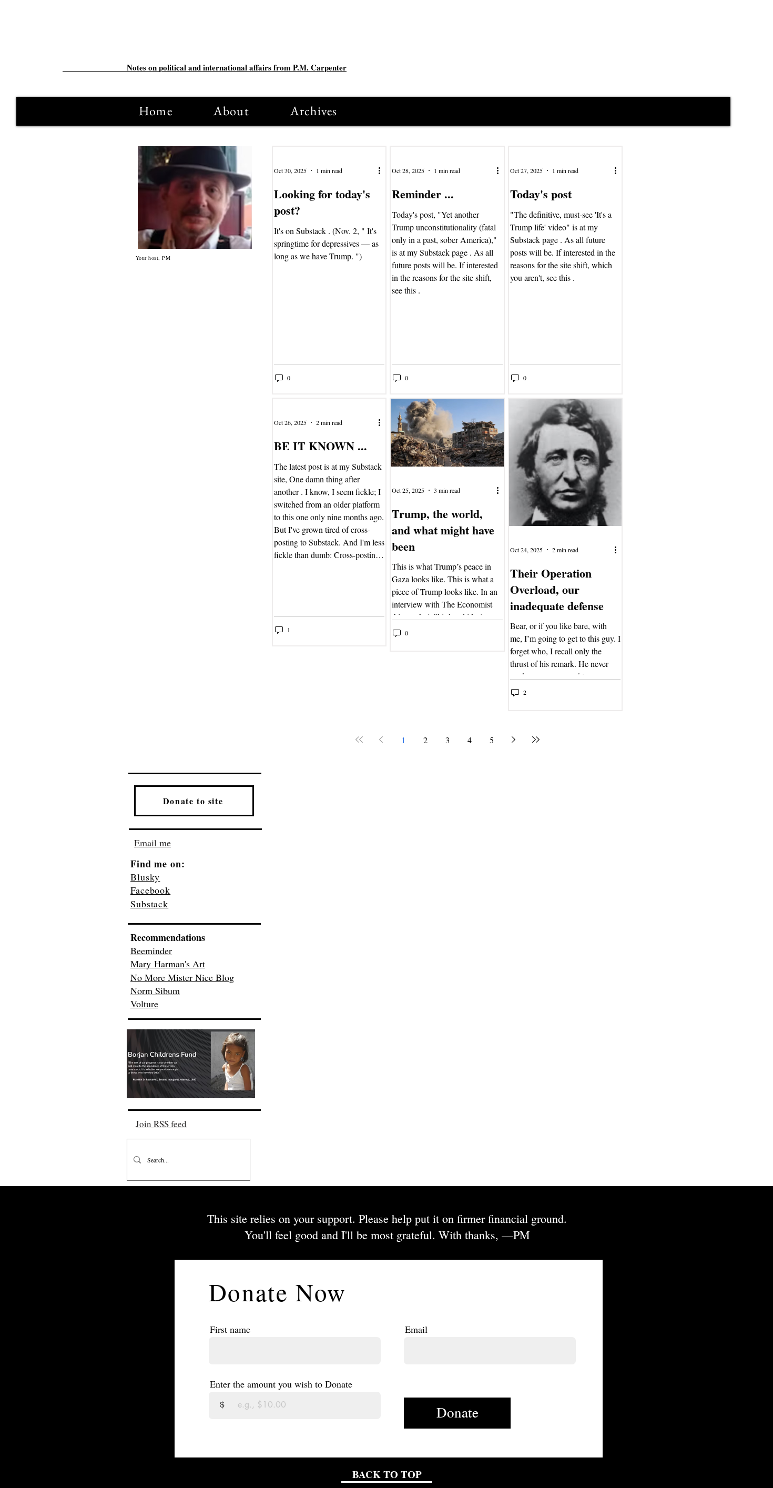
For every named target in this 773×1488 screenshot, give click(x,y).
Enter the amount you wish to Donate (281, 1384)
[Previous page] (381, 739)
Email (416, 1329)
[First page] (359, 739)
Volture (144, 1003)
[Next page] (513, 739)
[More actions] (383, 170)
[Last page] (535, 739)
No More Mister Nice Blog (182, 977)
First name (230, 1329)
